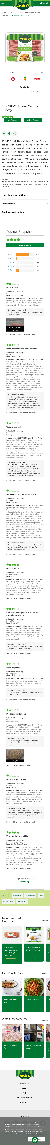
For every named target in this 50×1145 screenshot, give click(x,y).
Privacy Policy (40, 1133)
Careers (24, 1088)
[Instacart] (25, 79)
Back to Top (24, 882)
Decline (40, 1139)
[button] (15, 325)
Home (4, 12)
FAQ (24, 1093)
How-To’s (24, 1102)
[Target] (13, 79)
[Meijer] (37, 79)
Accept (31, 1139)
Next (25, 887)
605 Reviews (13, 120)
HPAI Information (24, 1098)
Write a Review (33, 120)
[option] (13, 79)
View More (44, 920)
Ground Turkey (23, 12)
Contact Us (24, 1084)
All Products (11, 12)
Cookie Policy (30, 1133)
